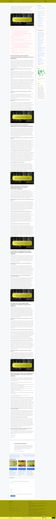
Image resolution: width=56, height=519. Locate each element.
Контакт (33, 1)
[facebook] (10, 435)
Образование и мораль (41, 11)
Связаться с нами (11, 505)
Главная (23, 1)
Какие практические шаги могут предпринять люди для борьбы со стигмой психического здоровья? (22, 48)
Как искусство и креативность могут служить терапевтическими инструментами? (21, 42)
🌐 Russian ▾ (53, 517)
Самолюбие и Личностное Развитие (13, 469)
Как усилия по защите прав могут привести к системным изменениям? (20, 49)
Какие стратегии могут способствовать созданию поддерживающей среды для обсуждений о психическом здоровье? (22, 53)
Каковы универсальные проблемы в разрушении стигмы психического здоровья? (21, 33)
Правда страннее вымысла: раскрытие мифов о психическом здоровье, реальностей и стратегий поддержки (30, 473)
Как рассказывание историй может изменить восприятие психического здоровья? (21, 38)
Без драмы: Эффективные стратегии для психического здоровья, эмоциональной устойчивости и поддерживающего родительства (38, 506)
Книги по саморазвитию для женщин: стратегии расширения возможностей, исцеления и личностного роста (37, 512)
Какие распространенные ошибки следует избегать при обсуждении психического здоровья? (21, 50)
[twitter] (12, 435)
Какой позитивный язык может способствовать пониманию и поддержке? (19, 32)
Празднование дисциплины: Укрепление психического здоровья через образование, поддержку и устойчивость (13, 473)
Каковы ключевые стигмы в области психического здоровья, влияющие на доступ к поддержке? (21, 29)
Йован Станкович (40, 85)
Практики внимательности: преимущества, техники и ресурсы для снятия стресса (37, 503)
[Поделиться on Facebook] (45, 1)
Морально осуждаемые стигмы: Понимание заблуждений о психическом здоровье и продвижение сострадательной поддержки (41, 42)
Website (11, 492)
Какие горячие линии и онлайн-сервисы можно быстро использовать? (19, 45)
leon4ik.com (11, 1)
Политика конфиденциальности (13, 508)
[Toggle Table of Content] (32, 27)
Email (11, 490)
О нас (10, 504)
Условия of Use (11, 509)
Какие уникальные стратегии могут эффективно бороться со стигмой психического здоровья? (21, 37)
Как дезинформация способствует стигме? (17, 35)
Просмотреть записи (28, 1)
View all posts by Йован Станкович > (19, 451)
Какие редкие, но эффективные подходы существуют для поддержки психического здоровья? (21, 41)
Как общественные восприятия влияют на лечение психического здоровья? (20, 30)
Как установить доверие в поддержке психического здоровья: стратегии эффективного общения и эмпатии (22, 473)
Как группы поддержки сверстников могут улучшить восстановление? (20, 46)
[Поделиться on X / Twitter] (46, 1)
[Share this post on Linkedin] (14, 435)
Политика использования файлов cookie (14, 510)
